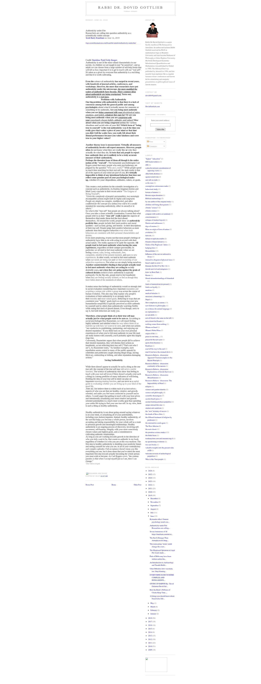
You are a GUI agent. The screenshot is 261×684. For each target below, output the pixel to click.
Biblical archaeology (153, 198)
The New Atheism (152, 426)
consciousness (150, 217)
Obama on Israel (151, 327)
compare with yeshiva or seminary (157, 214)
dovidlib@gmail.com (153, 95)
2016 (150, 625)
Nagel (147, 299)
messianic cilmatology (153, 296)
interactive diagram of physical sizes (158, 260)
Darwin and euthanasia (153, 223)
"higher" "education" (153, 158)
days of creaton (151, 226)
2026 (150, 470)
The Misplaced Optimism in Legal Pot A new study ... (162, 551)
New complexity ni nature (154, 302)
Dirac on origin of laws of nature (157, 229)
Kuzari (147, 275)
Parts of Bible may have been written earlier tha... (160, 557)
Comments (153, 146)
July (152, 512)
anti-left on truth (151, 180)
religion (148, 386)
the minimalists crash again (155, 423)
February (153, 610)
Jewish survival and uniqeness (156, 269)
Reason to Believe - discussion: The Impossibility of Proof (158, 381)
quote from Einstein (152, 342)
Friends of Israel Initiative (154, 241)
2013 (150, 635)
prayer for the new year (153, 339)
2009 (150, 650)
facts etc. (148, 235)
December (154, 498)
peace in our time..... (152, 336)
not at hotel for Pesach (153, 321)
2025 (150, 474)
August (153, 509)
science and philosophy (154, 392)
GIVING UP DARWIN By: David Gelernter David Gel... (162, 585)
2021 (150, 488)
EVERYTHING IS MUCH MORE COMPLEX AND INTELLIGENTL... (162, 577)
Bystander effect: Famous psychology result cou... (159, 520)
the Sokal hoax (150, 435)
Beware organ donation (154, 195)
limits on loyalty (151, 287)
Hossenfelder (150, 251)
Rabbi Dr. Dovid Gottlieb (130, 7)
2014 (150, 632)
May (152, 603)
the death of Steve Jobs (153, 414)
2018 (150, 618)
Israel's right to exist (152, 263)
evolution (149, 232)
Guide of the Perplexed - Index (156, 244)
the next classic (151, 429)
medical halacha (151, 293)
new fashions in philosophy (155, 305)
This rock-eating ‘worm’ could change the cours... (161, 545)
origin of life (150, 333)
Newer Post (90, 484)
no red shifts (149, 315)
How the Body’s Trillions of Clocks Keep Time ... (160, 591)
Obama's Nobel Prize (153, 330)
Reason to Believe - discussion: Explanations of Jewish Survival (158, 370)
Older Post (137, 484)
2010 (150, 646)
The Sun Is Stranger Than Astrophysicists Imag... (159, 539)
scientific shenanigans (153, 395)
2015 (150, 628)
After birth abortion (152, 173)
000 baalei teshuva (152, 161)
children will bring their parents (157, 204)
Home (114, 484)
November (154, 502)
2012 (150, 639)
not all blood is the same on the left (158, 318)
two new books (150, 444)
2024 (150, 478)
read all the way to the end (155, 349)
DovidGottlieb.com (152, 106)
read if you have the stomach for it (157, 352)
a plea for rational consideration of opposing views (158, 169)
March (153, 606)
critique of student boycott (155, 220)
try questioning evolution (154, 441)
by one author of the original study (158, 201)
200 (146, 165)
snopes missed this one (153, 405)
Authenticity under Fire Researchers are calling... (160, 526)
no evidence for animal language (157, 309)
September (154, 505)
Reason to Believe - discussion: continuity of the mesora (157, 364)
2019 (150, 495)
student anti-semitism (153, 408)
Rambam (148, 346)
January (153, 613)
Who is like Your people (154, 459)
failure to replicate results (154, 238)
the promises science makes (155, 432)
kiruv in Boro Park (152, 272)
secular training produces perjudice (158, 402)
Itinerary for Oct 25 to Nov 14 (156, 266)
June (152, 516)
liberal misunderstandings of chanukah (159, 278)
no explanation (151, 312)
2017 (150, 621)
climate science (151, 210)
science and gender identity (155, 389)
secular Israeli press (152, 399)
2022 (150, 485)
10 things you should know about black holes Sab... (162, 597)
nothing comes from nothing (155, 324)
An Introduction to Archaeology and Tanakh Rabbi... (161, 563)
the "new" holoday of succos (155, 411)
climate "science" (151, 207)
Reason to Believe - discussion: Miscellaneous (157, 376)
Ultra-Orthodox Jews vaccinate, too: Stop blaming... (161, 570)
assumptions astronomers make (156, 186)
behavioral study (151, 189)
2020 (150, 492)
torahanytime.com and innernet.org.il (159, 438)
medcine (148, 290)
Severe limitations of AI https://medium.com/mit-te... (161, 532)
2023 (150, 481)
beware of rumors (151, 192)
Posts (151, 141)
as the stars (149, 183)
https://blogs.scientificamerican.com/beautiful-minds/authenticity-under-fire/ (108, 43)
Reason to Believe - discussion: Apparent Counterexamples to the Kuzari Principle (158, 358)
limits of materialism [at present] (157, 284)
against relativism (152, 177)
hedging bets (150, 248)
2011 (150, 643)
